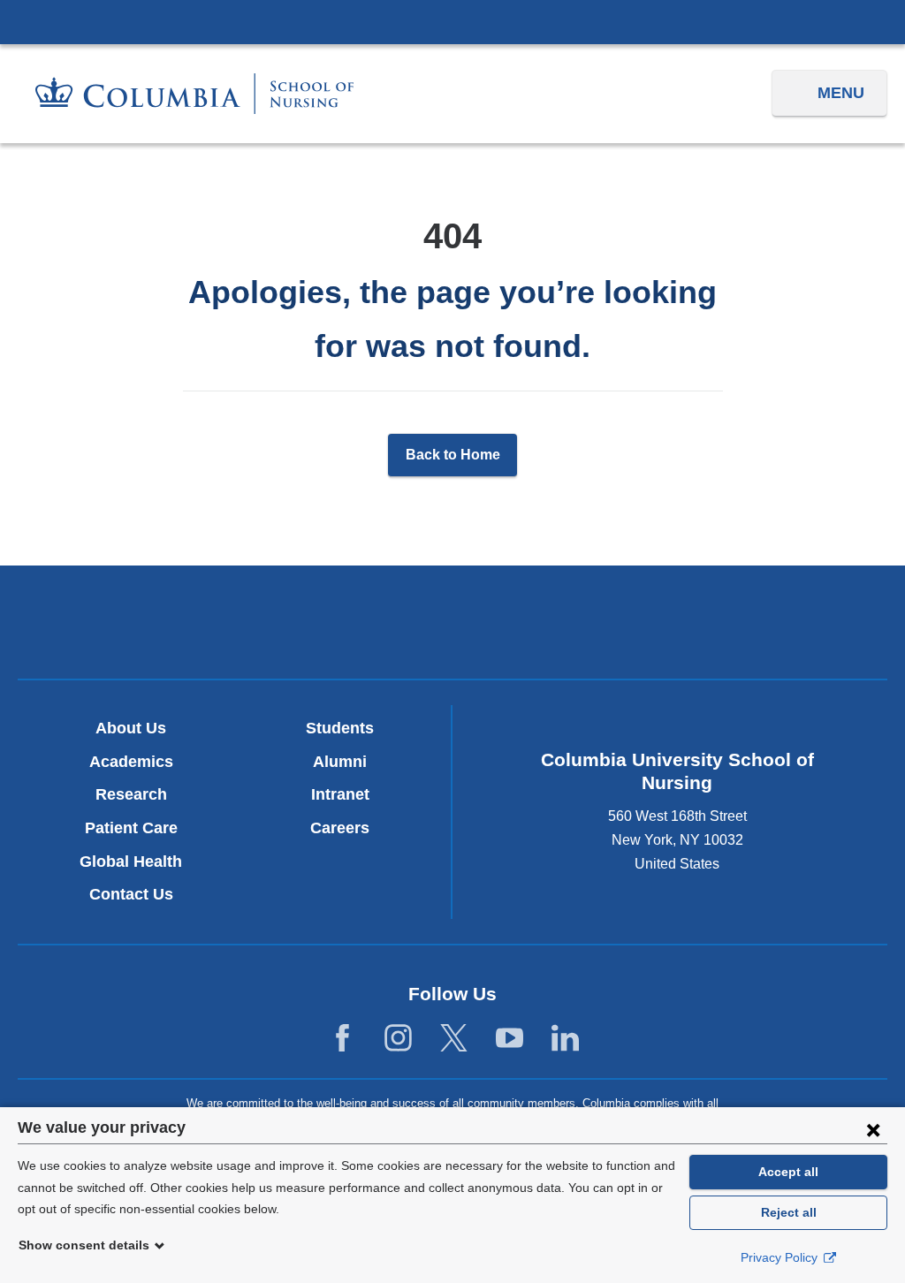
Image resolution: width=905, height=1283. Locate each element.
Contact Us (131, 894)
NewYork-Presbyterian (452, 626)
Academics (131, 762)
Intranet (340, 794)
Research (131, 794)
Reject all (789, 1212)
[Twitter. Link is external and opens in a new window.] (453, 1038)
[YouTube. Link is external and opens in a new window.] (509, 1038)
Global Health (131, 861)
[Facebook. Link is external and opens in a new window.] (342, 1038)
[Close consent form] (873, 1129)
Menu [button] (841, 93)
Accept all (788, 1172)
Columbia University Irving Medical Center (452, 21)
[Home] (194, 93)
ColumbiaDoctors (738, 621)
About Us (130, 728)
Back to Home (453, 454)
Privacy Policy (781, 1257)
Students (340, 728)
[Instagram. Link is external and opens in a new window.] (398, 1038)
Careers (339, 828)
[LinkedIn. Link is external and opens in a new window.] (565, 1038)
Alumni (340, 762)
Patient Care (131, 828)
